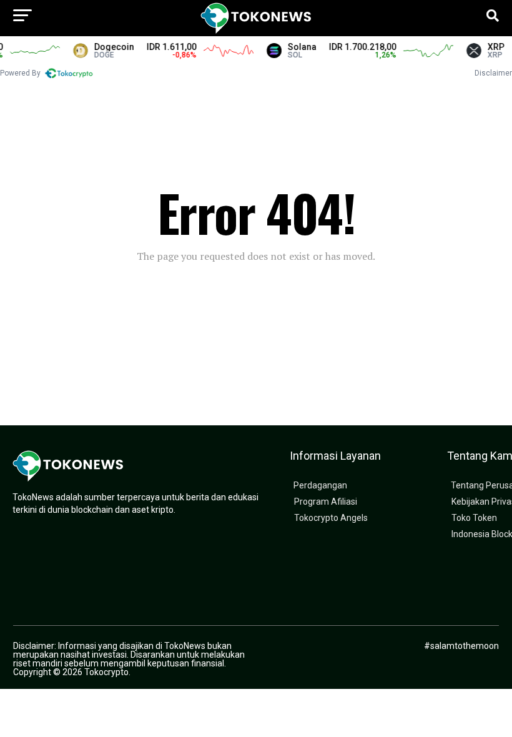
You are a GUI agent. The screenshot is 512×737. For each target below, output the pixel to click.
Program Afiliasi (325, 502)
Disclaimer (493, 73)
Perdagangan (320, 485)
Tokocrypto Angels (331, 518)
